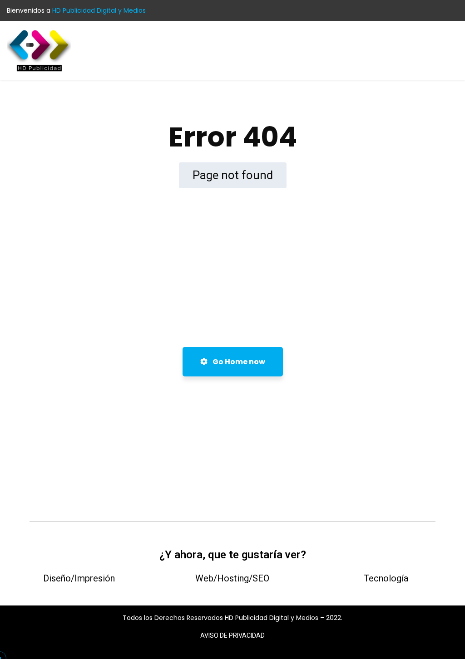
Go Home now (238, 361)
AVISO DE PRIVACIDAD (232, 635)
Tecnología (386, 578)
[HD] (39, 49)
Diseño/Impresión (79, 578)
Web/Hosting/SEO (232, 578)
